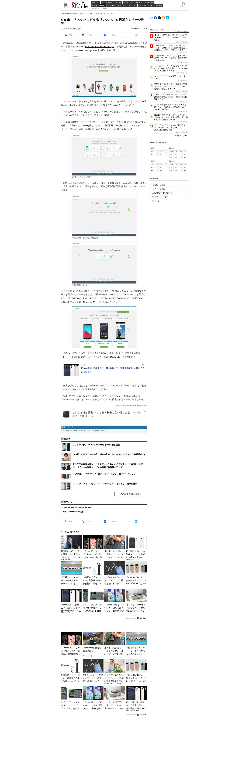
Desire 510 (115, 357)
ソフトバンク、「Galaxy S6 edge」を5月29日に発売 (96, 445)
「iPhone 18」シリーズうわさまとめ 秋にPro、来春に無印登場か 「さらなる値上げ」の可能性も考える (171, 68)
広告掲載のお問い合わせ (162, 193)
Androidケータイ (100, 430)
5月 (166, 151)
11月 (176, 151)
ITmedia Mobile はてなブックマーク (167, 17)
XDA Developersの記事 (73, 511)
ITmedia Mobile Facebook (155, 17)
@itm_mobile (159, 17)
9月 (185, 151)
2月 (161, 154)
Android (67, 430)
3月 (157, 154)
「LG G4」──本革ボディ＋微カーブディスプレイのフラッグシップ (104, 474)
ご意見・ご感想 (158, 185)
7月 (157, 151)
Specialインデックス (160, 197)
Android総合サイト (86, 43)
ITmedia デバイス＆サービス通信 (151, 17)
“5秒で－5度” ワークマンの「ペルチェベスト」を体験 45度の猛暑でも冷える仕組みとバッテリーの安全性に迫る (170, 47)
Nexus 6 (87, 302)
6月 (161, 151)
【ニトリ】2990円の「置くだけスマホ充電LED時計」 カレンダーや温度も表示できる (170, 37)
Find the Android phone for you (99, 46)
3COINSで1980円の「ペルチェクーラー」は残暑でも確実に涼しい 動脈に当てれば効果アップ (171, 96)
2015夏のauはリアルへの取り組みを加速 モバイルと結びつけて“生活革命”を (109, 454)
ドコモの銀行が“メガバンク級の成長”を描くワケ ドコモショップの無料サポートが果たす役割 (170, 107)
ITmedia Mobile (66, 13)
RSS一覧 (155, 201)
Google (75, 430)
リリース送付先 (158, 189)
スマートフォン (86, 430)
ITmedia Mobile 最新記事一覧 (163, 17)
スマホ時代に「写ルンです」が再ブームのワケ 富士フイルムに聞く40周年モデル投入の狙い (170, 58)
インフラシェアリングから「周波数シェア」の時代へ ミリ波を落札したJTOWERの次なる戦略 (170, 127)
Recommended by (131, 618)
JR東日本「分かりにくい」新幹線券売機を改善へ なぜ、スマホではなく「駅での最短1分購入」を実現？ (170, 86)
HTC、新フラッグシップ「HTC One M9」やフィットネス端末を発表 (105, 483)
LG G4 (93, 298)
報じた (116, 50)
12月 (171, 151)
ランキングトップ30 (180, 136)
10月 (180, 151)
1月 (166, 154)
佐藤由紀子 (135, 28)
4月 (152, 154)
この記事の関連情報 (129, 494)
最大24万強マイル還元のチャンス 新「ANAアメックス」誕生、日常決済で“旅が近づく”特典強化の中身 (171, 117)
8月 (152, 151)
